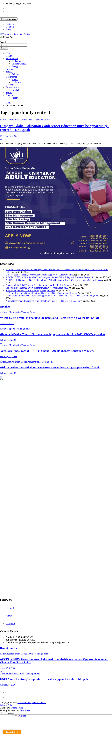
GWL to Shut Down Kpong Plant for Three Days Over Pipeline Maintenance (41, 293)
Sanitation (16, 61)
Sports (9, 92)
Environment (12, 58)
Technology (47, 362)
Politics (15, 79)
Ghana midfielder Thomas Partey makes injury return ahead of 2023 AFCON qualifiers (52, 334)
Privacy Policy (6, 705)
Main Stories (22, 119)
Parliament (16, 82)
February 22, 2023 (8, 356)
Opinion (9, 95)
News (8, 53)
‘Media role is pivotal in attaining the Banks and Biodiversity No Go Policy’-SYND (49, 317)
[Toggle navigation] (1, 40)
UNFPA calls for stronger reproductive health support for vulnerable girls (39, 274)
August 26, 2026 (7, 668)
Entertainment (12, 87)
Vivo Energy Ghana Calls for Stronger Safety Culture (30, 290)
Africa (3, 119)
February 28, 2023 (8, 340)
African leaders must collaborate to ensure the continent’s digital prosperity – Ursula (50, 367)
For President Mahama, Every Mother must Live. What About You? (37, 288)
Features (10, 24)
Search (3, 42)
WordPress (25, 710)
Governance (11, 77)
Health (9, 56)
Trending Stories (42, 119)
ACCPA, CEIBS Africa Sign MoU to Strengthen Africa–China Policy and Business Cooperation (50, 277)
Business (10, 84)
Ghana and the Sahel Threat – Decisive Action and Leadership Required (39, 285)
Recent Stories (8, 648)
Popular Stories (34, 362)
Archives (5, 306)
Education (10, 69)
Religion (10, 26)
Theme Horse (16, 707)
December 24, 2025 (9, 136)
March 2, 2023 (7, 323)
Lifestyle (16, 90)
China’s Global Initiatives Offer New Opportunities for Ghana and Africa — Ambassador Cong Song (52, 295)
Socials (9, 71)
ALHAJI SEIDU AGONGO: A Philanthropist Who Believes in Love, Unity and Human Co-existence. (53, 280)
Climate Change (19, 63)
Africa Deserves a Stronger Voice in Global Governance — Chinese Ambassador (43, 301)
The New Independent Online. (32, 702)
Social (9, 29)
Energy (15, 66)
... (1, 138)
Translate (22, 715)
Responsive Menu (8, 19)
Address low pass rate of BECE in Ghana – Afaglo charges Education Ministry (47, 350)
